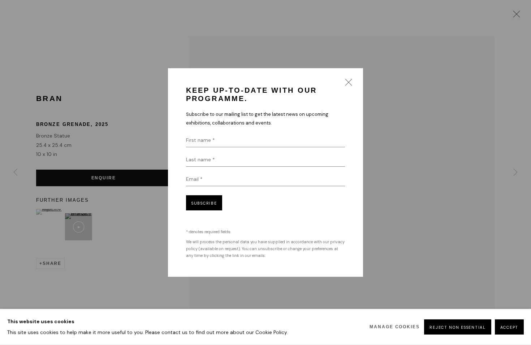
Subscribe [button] (204, 203)
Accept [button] (509, 327)
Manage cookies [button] (395, 326)
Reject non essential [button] (457, 327)
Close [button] (346, 84)
